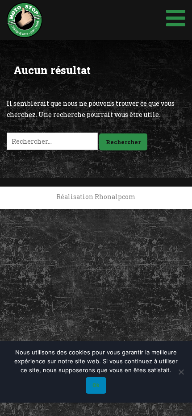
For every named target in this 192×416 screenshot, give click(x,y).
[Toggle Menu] (175, 16)
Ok (96, 385)
